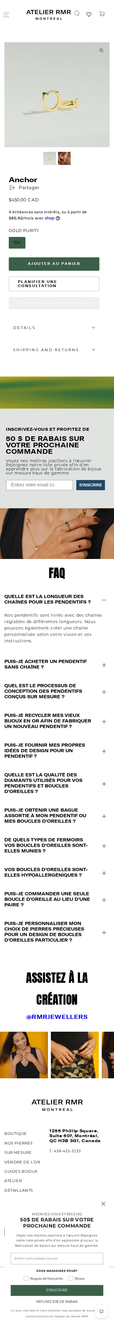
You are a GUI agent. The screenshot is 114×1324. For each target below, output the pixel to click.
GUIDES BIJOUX (21, 1171)
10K (17, 242)
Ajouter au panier (54, 263)
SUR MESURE (18, 1152)
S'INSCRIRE (90, 485)
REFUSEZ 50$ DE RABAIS (57, 1302)
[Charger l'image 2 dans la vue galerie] (64, 158)
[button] (77, 13)
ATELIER (13, 1180)
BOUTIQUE (15, 1133)
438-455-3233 (67, 1151)
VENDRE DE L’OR (22, 1162)
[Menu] (6, 15)
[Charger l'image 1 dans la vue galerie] (49, 158)
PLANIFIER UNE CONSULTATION (37, 283)
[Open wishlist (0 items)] (89, 14)
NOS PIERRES (18, 1143)
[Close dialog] (103, 1204)
